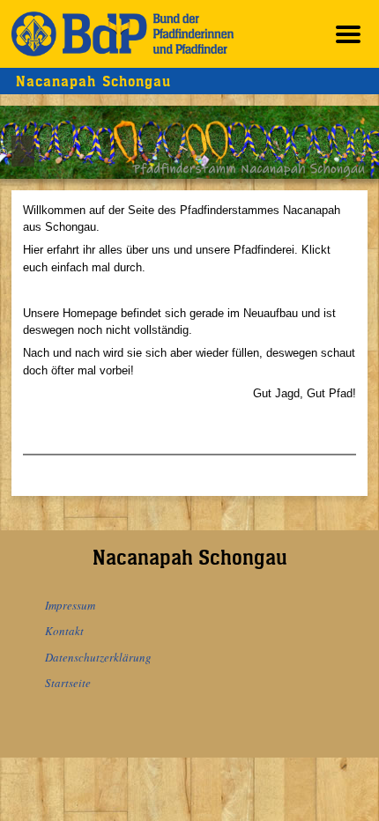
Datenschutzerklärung (98, 657)
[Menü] (348, 33)
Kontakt (64, 631)
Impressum (70, 605)
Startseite (68, 683)
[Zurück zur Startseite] (122, 34)
